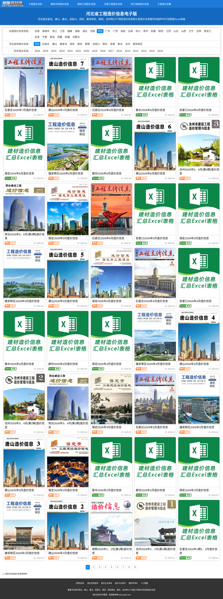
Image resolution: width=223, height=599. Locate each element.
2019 (94, 51)
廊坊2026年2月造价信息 (150, 490)
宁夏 (44, 37)
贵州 (145, 31)
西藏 (59, 37)
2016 (119, 51)
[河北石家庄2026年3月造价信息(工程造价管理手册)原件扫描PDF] (155, 401)
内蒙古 (76, 37)
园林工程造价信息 (86, 4)
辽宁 (191, 31)
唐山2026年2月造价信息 (63, 553)
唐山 (54, 44)
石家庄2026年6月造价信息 (108, 110)
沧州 (127, 44)
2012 (152, 51)
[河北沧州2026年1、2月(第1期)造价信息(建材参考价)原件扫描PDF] (155, 527)
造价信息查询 (92, 583)
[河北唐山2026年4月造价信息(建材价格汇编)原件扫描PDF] (199, 338)
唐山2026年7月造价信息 (63, 110)
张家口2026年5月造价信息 (152, 238)
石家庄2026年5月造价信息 (108, 238)
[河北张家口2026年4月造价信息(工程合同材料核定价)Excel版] (199, 268)
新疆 (67, 37)
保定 (72, 44)
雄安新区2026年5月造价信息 (22, 301)
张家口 (96, 44)
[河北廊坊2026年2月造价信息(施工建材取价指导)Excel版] (155, 457)
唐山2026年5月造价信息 (63, 301)
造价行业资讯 (120, 583)
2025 (45, 51)
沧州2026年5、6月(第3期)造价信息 (199, 171)
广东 (107, 31)
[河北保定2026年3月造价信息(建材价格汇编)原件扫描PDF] (111, 401)
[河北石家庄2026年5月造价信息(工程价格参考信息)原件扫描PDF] (111, 210)
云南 (130, 31)
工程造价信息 (35, 4)
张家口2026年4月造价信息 (195, 301)
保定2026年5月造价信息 (63, 238)
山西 (183, 31)
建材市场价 (133, 583)
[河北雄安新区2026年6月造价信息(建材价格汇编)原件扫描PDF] (67, 147)
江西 (168, 31)
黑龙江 (207, 31)
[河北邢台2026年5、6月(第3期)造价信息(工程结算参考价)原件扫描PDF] (24, 211)
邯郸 (87, 44)
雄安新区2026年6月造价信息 (65, 173)
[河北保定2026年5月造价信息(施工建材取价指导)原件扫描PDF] (67, 210)
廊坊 (79, 44)
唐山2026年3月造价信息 (19, 490)
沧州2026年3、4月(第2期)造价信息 (24, 425)
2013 (144, 51)
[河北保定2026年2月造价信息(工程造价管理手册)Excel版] (199, 457)
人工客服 (144, 583)
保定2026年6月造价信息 (19, 173)
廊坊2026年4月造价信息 (63, 364)
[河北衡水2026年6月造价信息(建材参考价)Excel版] (155, 77)
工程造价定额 (164, 4)
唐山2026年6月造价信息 (150, 173)
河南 (92, 31)
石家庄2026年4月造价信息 (152, 301)
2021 (78, 51)
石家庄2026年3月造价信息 (152, 427)
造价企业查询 (106, 583)
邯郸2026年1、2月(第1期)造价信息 (112, 551)
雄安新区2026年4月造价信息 (153, 364)
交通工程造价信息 (113, 4)
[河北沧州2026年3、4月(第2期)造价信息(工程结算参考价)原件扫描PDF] (24, 401)
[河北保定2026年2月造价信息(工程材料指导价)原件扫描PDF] (67, 464)
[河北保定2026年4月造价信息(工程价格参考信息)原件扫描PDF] (111, 275)
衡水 (120, 44)
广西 (115, 31)
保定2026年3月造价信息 (107, 427)
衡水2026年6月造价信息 (150, 110)
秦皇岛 (63, 44)
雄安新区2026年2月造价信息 (22, 553)
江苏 (62, 31)
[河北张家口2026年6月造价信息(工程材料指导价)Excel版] (199, 77)
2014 (135, 51)
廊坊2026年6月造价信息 (107, 173)
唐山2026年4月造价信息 (194, 364)
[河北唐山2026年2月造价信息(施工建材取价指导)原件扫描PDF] (67, 527)
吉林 (198, 31)
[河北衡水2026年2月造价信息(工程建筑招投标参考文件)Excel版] (111, 457)
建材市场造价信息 (60, 4)
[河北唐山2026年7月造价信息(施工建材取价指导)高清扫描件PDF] (67, 84)
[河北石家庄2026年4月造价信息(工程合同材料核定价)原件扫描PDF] (155, 275)
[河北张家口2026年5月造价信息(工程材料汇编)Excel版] (155, 204)
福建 (69, 31)
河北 (100, 31)
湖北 (85, 31)
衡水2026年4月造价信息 (19, 364)
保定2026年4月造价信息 (107, 301)
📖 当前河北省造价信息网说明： (15, 574)
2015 (127, 51)
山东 (176, 31)
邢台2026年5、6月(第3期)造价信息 (24, 236)
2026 (37, 51)
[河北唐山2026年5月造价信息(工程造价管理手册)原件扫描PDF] (67, 275)
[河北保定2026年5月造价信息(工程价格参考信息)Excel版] (199, 204)
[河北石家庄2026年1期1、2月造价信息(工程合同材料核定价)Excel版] (199, 520)
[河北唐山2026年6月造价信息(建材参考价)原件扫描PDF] (155, 147)
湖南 (77, 31)
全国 (37, 31)
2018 (103, 51)
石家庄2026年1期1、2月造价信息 (198, 551)
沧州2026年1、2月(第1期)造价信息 (156, 551)
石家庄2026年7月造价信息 (21, 110)
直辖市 (45, 31)
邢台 (105, 44)
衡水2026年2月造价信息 (107, 490)
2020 (86, 51)
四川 (138, 31)
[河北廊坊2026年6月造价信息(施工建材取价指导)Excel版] (111, 140)
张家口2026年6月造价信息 (195, 110)
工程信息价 (79, 583)
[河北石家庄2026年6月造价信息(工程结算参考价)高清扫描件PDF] (111, 84)
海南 (122, 31)
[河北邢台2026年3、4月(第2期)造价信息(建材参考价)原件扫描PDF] (67, 401)
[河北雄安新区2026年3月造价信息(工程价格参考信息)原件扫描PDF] (199, 400)
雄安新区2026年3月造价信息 (196, 427)
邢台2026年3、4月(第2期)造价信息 (68, 425)
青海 (52, 37)
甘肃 (37, 37)
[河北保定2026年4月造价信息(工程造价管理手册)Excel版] (111, 331)
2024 (53, 51)
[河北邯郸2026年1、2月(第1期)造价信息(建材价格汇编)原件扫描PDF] (111, 527)
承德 (112, 44)
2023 (62, 51)
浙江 (54, 31)
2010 (160, 51)
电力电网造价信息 (140, 4)
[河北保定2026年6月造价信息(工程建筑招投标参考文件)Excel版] (24, 140)
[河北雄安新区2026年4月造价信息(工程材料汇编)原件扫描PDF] (155, 338)
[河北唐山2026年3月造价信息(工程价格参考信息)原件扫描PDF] (24, 464)
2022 (70, 51)
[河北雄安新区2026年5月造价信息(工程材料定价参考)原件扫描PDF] (24, 274)
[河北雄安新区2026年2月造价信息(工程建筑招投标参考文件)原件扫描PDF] (24, 526)
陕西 (160, 31)
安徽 (153, 31)
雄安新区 (138, 44)
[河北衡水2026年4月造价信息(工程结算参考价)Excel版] (24, 331)
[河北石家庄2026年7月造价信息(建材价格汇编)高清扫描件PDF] (24, 84)
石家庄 (45, 44)
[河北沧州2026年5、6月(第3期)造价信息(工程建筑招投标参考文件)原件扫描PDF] (199, 147)
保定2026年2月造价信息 (63, 490)
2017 (111, 51)
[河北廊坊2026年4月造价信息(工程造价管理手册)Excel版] (67, 331)
